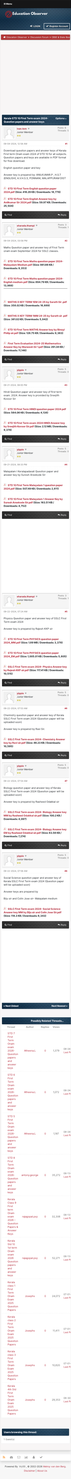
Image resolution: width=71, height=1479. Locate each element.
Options (60, 118)
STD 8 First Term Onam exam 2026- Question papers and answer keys (13, 1175)
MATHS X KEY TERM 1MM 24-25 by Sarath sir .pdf (37, 315)
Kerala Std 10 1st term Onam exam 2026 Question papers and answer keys (13, 1258)
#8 (66, 871)
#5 (66, 611)
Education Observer (17, 37)
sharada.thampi (26, 225)
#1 (66, 143)
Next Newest (59, 1005)
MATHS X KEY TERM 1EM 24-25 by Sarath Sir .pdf (37, 302)
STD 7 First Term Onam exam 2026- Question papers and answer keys (13, 1050)
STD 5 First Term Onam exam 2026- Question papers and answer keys (13, 1133)
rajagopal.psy (30, 1216)
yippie (20, 370)
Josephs (30, 1296)
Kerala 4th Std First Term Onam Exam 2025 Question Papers (13, 1399)
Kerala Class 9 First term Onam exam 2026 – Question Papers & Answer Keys (13, 1216)
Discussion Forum (39, 37)
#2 (66, 240)
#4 (66, 464)
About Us (42, 1470)
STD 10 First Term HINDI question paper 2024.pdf (37, 409)
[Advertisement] (35, 78)
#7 (66, 781)
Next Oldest (11, 1005)
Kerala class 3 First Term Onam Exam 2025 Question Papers (13, 1365)
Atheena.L (30, 1050)
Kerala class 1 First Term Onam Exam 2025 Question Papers (13, 1296)
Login (36, 26)
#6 (66, 708)
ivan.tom (22, 128)
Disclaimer (29, 1470)
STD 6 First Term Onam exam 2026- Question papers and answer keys (13, 1092)
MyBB (22, 1466)
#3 (66, 385)
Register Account (58, 26)
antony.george (29, 1175)
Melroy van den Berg (54, 1466)
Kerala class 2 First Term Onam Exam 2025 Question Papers (13, 1330)
